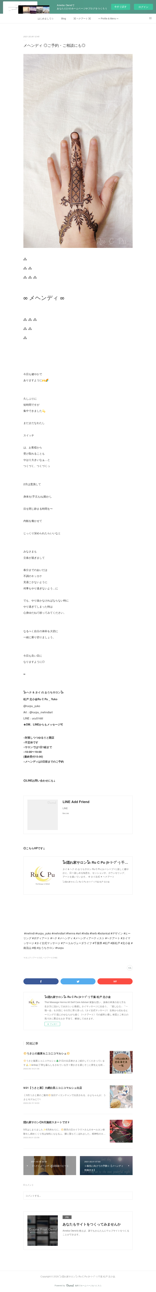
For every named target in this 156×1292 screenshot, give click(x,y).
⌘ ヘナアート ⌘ (82, 18)
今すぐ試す (120, 6)
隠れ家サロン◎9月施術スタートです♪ (46, 1122)
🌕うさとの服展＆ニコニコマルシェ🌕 (46, 1053)
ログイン (143, 7)
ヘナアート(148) (50, 957)
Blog (63, 18)
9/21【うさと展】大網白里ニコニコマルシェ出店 (52, 1088)
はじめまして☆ (46, 18)
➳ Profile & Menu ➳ (108, 18)
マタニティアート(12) (32, 957)
